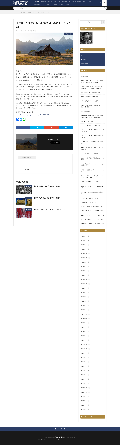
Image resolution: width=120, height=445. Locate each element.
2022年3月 (85, 331)
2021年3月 (85, 375)
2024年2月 (85, 275)
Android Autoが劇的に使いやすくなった (91, 206)
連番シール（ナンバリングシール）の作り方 (92, 215)
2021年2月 (85, 379)
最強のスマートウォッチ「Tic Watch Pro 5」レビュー (92, 186)
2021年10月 (85, 349)
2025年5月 (85, 240)
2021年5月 (85, 366)
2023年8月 (85, 292)
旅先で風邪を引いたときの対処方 (89, 101)
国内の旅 (50, 1)
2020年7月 (85, 405)
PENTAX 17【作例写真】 (87, 121)
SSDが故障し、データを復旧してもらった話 (92, 223)
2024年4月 (85, 266)
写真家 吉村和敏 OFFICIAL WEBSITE (20, 3)
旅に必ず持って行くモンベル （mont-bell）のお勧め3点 (92, 164)
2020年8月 (85, 401)
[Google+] (51, 127)
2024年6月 (85, 262)
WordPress (79, 439)
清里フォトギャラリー (39, 4)
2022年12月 (85, 314)
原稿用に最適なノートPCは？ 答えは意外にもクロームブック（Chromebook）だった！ (92, 81)
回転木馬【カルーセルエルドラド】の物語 (92, 210)
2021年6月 (85, 362)
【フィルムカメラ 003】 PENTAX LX (90, 125)
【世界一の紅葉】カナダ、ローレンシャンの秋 (92, 170)
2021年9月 (85, 353)
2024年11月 (85, 258)
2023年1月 (85, 310)
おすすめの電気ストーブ (87, 111)
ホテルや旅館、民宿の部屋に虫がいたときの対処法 (92, 158)
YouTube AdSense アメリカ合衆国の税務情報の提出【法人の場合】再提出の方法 (92, 116)
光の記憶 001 (84, 76)
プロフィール (72, 1)
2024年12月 (85, 253)
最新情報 (64, 1)
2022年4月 (85, 327)
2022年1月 (85, 340)
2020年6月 (85, 409)
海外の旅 (43, 1)
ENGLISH (61, 4)
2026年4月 (85, 236)
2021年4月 (85, 370)
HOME (16, 12)
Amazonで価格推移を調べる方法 (89, 198)
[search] (105, 8)
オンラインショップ (52, 4)
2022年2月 (85, 336)
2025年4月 (85, 245)
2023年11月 (85, 279)
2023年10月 (85, 284)
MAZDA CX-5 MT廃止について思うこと (91, 182)
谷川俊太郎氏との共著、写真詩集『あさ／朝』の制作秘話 (92, 106)
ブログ (67, 4)
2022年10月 (85, 318)
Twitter (84, 59)
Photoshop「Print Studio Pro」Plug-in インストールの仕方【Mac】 (92, 176)
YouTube (84, 55)
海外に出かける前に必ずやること (89, 96)
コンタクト (90, 1)
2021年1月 (85, 383)
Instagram (85, 63)
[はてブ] (66, 127)
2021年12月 (85, 344)
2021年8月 (85, 357)
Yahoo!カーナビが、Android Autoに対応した (92, 192)
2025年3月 (85, 249)
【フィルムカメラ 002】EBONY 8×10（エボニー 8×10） (92, 130)
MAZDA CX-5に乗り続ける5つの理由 (90, 92)
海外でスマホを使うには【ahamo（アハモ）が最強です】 (92, 148)
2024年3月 (85, 271)
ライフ (55, 1)
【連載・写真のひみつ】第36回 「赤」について (50, 209)
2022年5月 (85, 323)
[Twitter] (37, 127)
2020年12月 (85, 388)
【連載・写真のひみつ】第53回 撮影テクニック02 (39, 12)
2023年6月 (85, 301)
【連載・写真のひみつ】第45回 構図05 (47, 186)
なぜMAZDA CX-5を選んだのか (89, 202)
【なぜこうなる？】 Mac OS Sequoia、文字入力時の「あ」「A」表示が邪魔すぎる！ (92, 87)
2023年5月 (85, 305)
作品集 (79, 1)
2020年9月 (85, 396)
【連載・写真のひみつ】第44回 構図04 (47, 198)
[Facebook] (23, 127)
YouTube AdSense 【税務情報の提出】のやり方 (92, 142)
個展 (84, 1)
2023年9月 (85, 288)
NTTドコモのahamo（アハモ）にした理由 (92, 219)
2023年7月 (85, 297)
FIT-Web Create (63, 439)
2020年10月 (85, 392)
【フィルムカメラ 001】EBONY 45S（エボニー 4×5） (92, 136)
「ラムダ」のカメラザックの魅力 (89, 153)
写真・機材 (36, 1)
